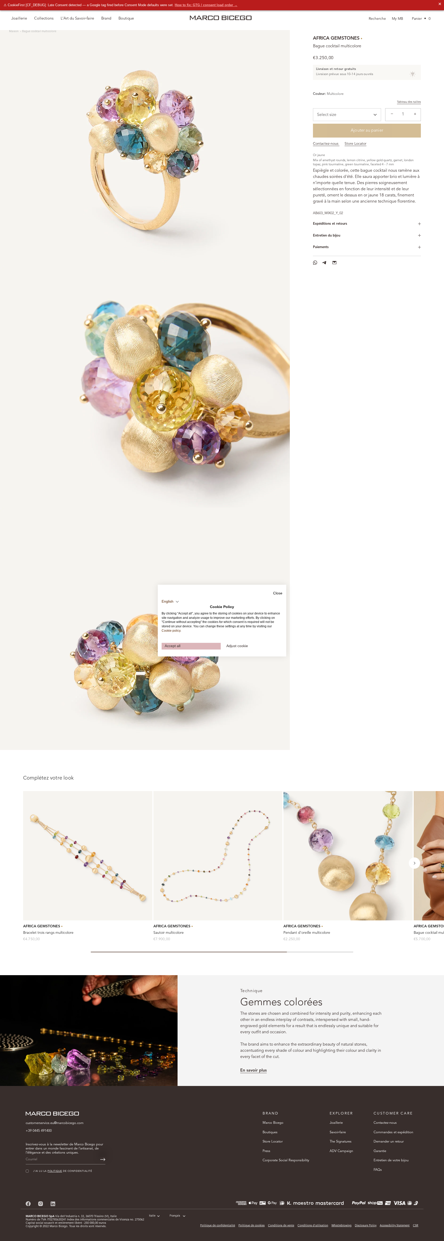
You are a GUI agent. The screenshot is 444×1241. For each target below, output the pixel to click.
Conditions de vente (281, 1225)
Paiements (321, 247)
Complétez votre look (48, 778)
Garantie (380, 1151)
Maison (14, 31)
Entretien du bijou (326, 235)
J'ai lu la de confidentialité (62, 1171)
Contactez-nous (326, 144)
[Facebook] (28, 1203)
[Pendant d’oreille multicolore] (348, 855)
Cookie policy (171, 630)
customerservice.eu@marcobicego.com (55, 1123)
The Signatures (340, 1141)
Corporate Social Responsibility (286, 1160)
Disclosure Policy (365, 1225)
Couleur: (319, 94)
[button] (414, 863)
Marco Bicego (273, 1123)
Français (175, 1216)
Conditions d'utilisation (313, 1225)
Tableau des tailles (409, 102)
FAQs (378, 1170)
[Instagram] (40, 1203)
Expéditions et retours (330, 223)
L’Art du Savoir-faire (77, 19)
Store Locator (355, 144)
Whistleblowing (341, 1225)
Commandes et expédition (393, 1132)
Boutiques (270, 1132)
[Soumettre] (102, 1159)
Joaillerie (336, 1123)
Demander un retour (389, 1141)
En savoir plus (253, 1070)
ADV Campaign (341, 1151)
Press (266, 1151)
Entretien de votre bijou (391, 1160)
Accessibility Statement (395, 1225)
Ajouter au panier (367, 131)
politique (55, 1171)
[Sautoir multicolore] (218, 855)
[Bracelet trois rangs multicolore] (87, 855)
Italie (152, 1216)
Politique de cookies (251, 1225)
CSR (415, 1225)
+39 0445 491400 (39, 1131)
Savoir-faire (338, 1132)
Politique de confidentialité (217, 1225)
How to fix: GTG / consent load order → (206, 5)
